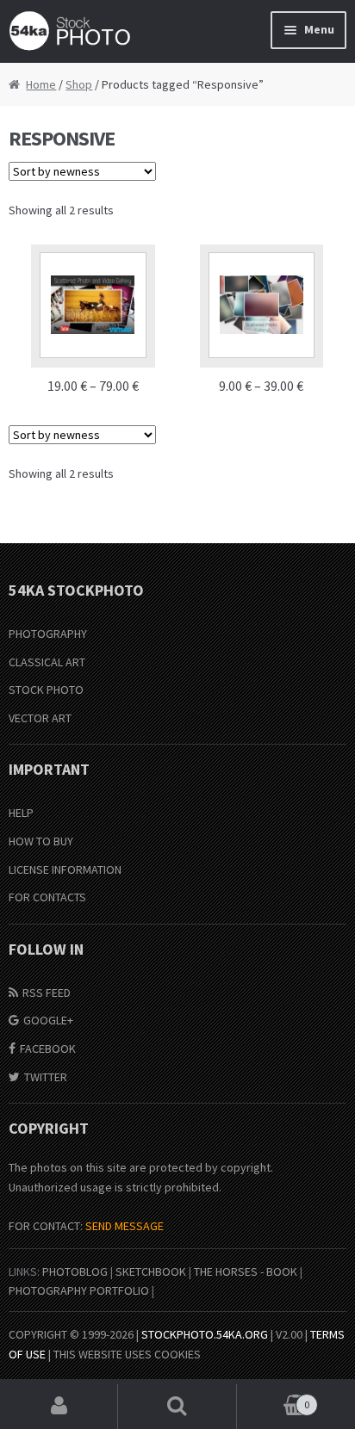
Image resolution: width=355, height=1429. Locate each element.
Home (41, 84)
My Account (59, 1406)
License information (65, 869)
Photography (48, 633)
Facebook (48, 1048)
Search (177, 1406)
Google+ (48, 1020)
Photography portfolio (79, 1290)
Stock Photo (46, 689)
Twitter (45, 1077)
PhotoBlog (75, 1271)
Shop (78, 84)
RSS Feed (46, 992)
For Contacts (47, 897)
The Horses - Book (245, 1271)
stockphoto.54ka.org (204, 1334)
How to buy (41, 841)
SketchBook (150, 1271)
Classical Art (47, 662)
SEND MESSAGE (124, 1226)
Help (21, 812)
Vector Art (40, 718)
